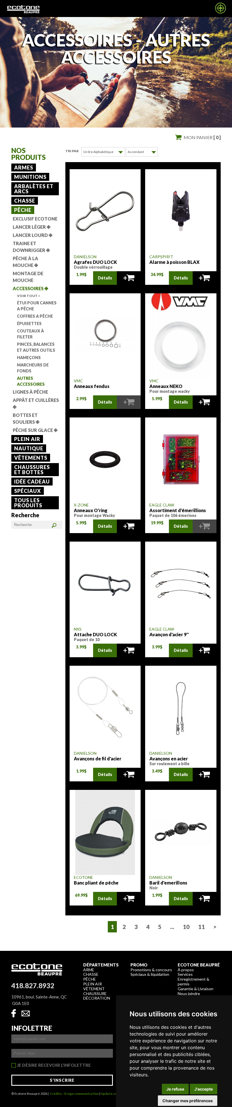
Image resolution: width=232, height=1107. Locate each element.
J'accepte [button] (203, 1089)
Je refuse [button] (175, 1089)
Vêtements (30, 458)
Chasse (24, 201)
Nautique (28, 448)
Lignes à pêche (30, 392)
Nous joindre (189, 993)
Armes (23, 167)
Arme (88, 969)
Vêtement (94, 988)
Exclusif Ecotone (35, 218)
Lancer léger (31, 227)
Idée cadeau (32, 481)
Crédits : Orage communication (74, 1093)
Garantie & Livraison (195, 988)
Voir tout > (28, 296)
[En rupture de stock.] (129, 402)
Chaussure (95, 993)
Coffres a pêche (35, 316)
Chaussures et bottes (32, 469)
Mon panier (202, 137)
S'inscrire (62, 1080)
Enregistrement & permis (193, 981)
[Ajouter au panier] (129, 278)
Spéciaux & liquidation (149, 974)
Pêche (22, 210)
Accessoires (30, 288)
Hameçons (29, 357)
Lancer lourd (32, 235)
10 (186, 926)
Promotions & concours (151, 969)
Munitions (30, 177)
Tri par (72, 151)
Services (185, 974)
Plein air (27, 439)
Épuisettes (29, 323)
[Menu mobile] (220, 12)
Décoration (96, 998)
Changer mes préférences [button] (187, 1100)
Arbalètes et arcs (33, 188)
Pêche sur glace (35, 430)
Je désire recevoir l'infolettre (54, 1065)
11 (201, 926)
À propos (186, 969)
